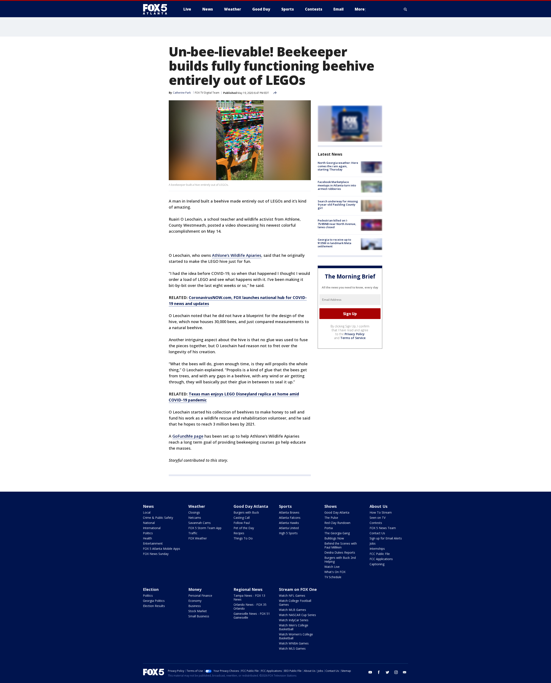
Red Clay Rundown (337, 523)
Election (151, 589)
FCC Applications (381, 559)
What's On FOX (334, 572)
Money (194, 589)
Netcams (194, 518)
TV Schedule (332, 577)
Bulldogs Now (334, 538)
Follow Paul (242, 523)
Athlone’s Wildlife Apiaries (236, 255)
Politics (148, 533)
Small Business (198, 616)
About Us (378, 506)
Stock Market (197, 611)
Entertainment (153, 543)
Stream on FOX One (298, 589)
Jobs (373, 543)
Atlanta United (289, 528)
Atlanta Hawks (289, 523)
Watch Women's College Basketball (296, 636)
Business (194, 606)
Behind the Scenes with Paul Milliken (340, 545)
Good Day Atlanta (251, 506)
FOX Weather (197, 538)
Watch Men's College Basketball (293, 627)
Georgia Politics (154, 601)
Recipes (239, 533)
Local (146, 512)
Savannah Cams (199, 523)
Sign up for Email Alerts (386, 538)
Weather (196, 506)
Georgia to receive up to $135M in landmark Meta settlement (334, 243)
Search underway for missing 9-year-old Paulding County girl (338, 204)
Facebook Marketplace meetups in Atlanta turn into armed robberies (337, 185)
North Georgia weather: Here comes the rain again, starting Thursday (338, 166)
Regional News (248, 589)
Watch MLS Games (292, 648)
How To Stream (381, 512)
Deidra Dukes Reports (339, 552)
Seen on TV (377, 518)
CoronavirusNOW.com (210, 297)
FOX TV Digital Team (207, 92)
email (404, 672)
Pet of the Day (244, 528)
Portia (328, 528)
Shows (330, 506)
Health (147, 538)
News (148, 506)
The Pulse (331, 518)
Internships (377, 549)
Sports (285, 506)
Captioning (377, 564)
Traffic (192, 533)
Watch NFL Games (292, 595)
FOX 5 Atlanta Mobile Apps (161, 549)
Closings (194, 512)
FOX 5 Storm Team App (204, 528)
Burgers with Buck (246, 512)
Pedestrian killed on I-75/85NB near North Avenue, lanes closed (337, 223)
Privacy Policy (355, 334)
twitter (387, 672)
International (152, 528)
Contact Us (377, 533)
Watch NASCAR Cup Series (297, 615)
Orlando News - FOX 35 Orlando (250, 606)
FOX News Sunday (156, 554)
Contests (376, 523)
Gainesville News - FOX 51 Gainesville (252, 616)
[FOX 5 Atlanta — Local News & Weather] (157, 9)
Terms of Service (352, 338)
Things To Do (243, 538)
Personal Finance (200, 595)
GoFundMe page (187, 436)
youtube (370, 672)
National (149, 523)
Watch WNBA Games (294, 643)
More (360, 9)
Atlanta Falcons (289, 518)
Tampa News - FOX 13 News (249, 597)
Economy (194, 601)
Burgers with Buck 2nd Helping (340, 560)
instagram (396, 672)
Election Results (154, 606)
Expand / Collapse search (405, 9)
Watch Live (332, 567)
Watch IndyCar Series (293, 620)
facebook (378, 672)
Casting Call (242, 518)
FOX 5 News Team (383, 528)
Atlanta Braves (289, 512)
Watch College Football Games (295, 603)
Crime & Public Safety (158, 518)
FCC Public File (380, 554)
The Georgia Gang (337, 533)
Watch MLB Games (292, 610)
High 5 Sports (288, 533)
